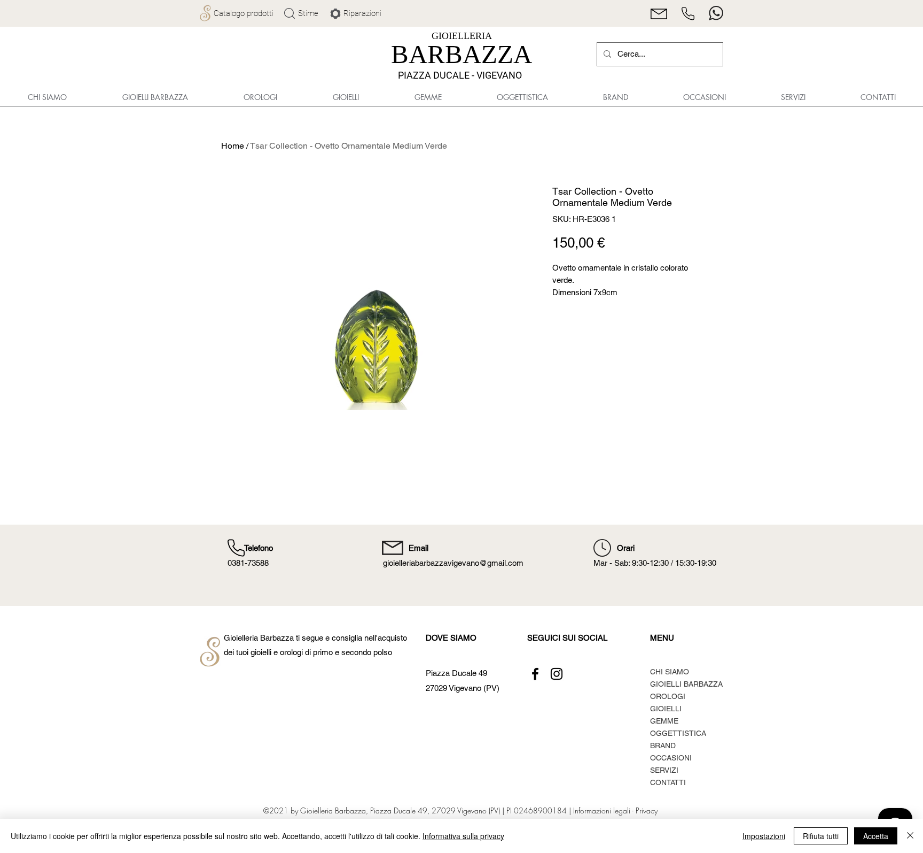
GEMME (664, 721)
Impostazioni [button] (763, 836)
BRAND (663, 745)
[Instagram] (557, 674)
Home (232, 146)
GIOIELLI (666, 708)
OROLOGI (667, 696)
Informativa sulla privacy (463, 836)
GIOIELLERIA (462, 35)
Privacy (647, 810)
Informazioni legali (601, 810)
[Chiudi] (910, 835)
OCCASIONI (671, 758)
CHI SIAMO (669, 671)
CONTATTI (668, 782)
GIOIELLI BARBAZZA (686, 684)
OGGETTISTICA (678, 733)
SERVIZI (664, 770)
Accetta (875, 836)
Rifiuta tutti (821, 836)
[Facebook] (535, 674)
